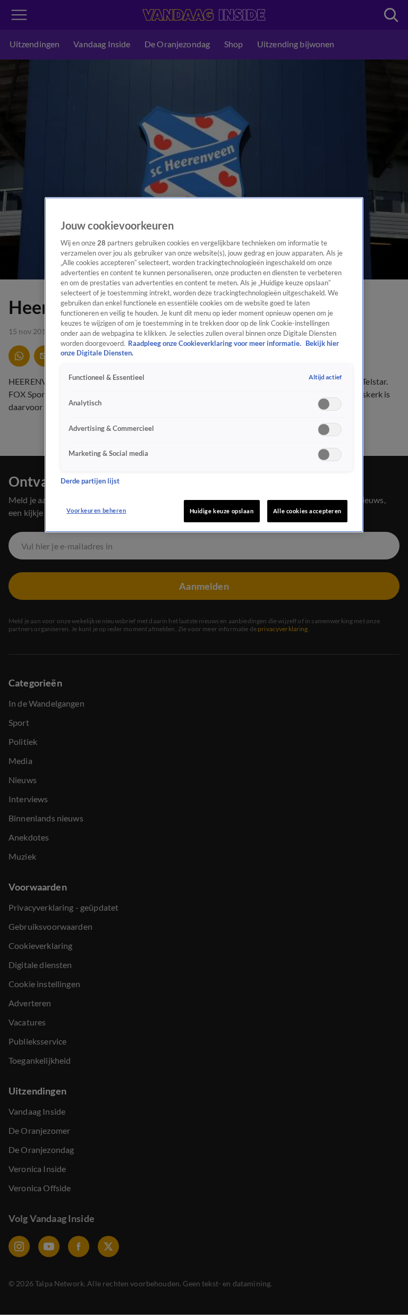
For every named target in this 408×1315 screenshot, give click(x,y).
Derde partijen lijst (90, 481)
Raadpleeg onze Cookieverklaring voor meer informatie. (215, 343)
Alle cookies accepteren (307, 510)
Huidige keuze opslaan (222, 510)
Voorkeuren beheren (96, 510)
